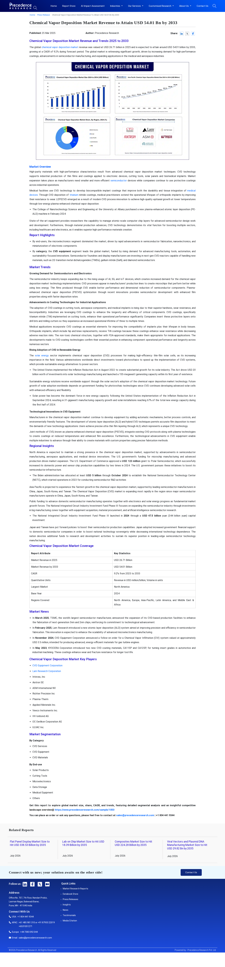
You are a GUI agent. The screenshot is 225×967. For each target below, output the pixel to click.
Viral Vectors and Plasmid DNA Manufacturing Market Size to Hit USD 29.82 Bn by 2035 (187, 845)
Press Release (43, 15)
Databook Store (70, 894)
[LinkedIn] (182, 33)
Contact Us (202, 6)
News (65, 910)
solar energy (42, 355)
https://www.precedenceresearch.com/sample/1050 (84, 809)
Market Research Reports (75, 888)
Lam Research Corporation (46, 671)
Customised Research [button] (160, 6)
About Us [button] (184, 6)
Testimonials (69, 915)
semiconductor (119, 180)
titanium (74, 194)
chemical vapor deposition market (60, 47)
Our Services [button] (134, 6)
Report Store (68, 6)
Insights (67, 904)
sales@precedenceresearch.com (135, 815)
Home (54, 6)
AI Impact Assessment (93, 6)
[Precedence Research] (20, 6)
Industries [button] (115, 6)
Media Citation (70, 920)
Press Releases (70, 899)
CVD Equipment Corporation (47, 665)
